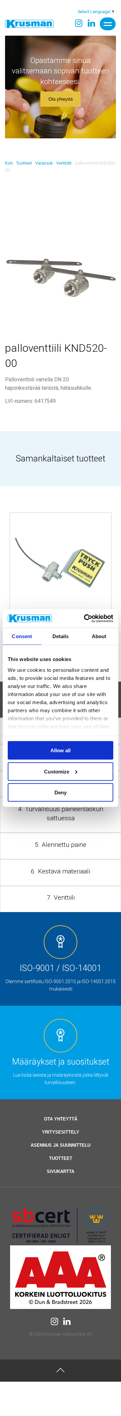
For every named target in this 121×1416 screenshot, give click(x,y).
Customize (56, 771)
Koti (9, 163)
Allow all (60, 750)
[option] (60, 584)
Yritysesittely (60, 1132)
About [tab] (99, 636)
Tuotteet (24, 163)
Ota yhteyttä (60, 99)
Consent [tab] (22, 636)
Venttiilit (64, 163)
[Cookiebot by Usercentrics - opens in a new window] (85, 618)
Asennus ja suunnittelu (60, 1145)
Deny (60, 792)
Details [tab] (60, 636)
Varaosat (44, 163)
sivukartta (60, 1171)
